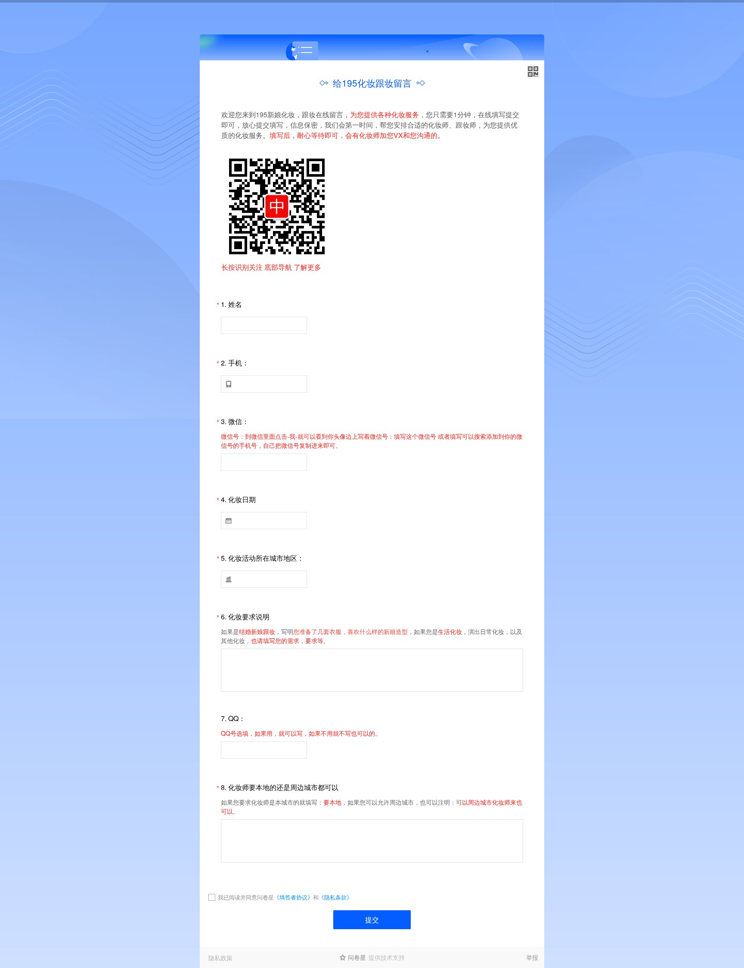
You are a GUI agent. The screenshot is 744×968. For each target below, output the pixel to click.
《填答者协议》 (293, 897)
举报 (532, 957)
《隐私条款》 (335, 897)
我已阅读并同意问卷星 (246, 897)
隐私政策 (220, 957)
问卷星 (357, 957)
